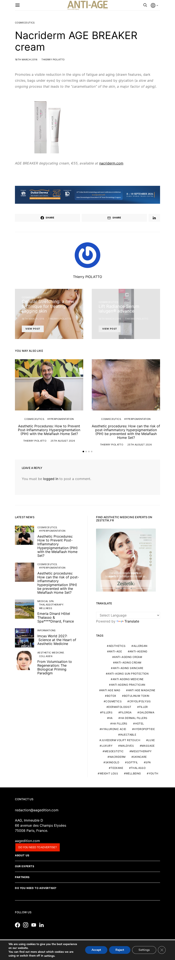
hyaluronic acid (113, 729)
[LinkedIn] (42, 925)
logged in (50, 479)
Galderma (146, 712)
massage (148, 745)
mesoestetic (114, 751)
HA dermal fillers (133, 718)
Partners (22, 877)
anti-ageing (138, 651)
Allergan (140, 645)
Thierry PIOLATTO (52, 59)
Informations (46, 630)
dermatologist (119, 706)
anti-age (115, 651)
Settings (144, 950)
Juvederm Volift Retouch (120, 740)
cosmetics (113, 701)
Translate (131, 621)
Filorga (126, 712)
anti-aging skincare (128, 668)
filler (143, 706)
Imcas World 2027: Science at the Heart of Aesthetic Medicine (56, 640)
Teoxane (117, 767)
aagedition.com (27, 841)
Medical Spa (45, 601)
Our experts (24, 866)
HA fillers (119, 723)
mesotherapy (141, 751)
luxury (107, 745)
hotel (139, 723)
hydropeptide (144, 729)
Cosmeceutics (25, 22)
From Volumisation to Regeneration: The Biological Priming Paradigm (54, 667)
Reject (119, 950)
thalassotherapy (51, 604)
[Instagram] (26, 925)
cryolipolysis (140, 701)
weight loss (109, 773)
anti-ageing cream (128, 657)
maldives (127, 745)
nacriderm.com (111, 163)
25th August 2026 (63, 440)
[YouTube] (34, 925)
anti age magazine (141, 690)
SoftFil (132, 762)
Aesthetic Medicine (50, 652)
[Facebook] (18, 925)
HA (111, 718)
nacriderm (117, 756)
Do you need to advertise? (37, 847)
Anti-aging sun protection (128, 673)
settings (49, 956)
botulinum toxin (136, 695)
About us (22, 855)
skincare (140, 756)
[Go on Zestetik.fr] (126, 560)
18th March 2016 (26, 59)
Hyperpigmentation (60, 418)
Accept (96, 950)
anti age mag (110, 690)
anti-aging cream (128, 662)
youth (153, 773)
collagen (45, 656)
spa (148, 762)
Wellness (45, 608)
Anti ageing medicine (128, 679)
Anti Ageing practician (128, 684)
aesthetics (117, 645)
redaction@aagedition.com (36, 810)
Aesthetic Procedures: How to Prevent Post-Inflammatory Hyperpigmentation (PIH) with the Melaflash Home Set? (49, 430)
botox (111, 695)
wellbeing (133, 773)
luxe (151, 740)
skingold (112, 762)
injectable (128, 734)
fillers (107, 712)
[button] (83, 451)
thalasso (138, 767)
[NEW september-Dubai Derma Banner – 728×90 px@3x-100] (87, 194)
